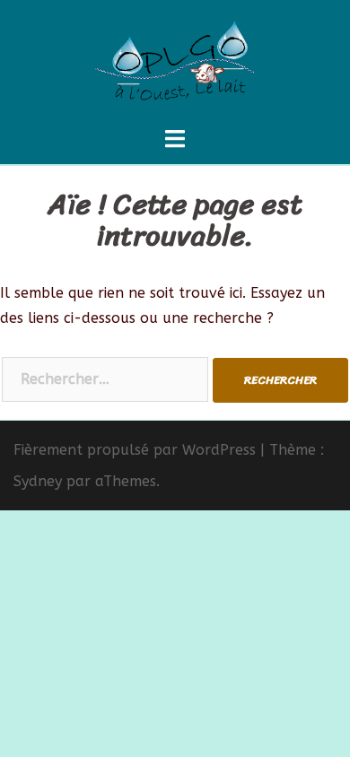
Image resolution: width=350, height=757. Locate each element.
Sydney (37, 481)
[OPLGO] (174, 61)
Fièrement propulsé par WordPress (134, 449)
